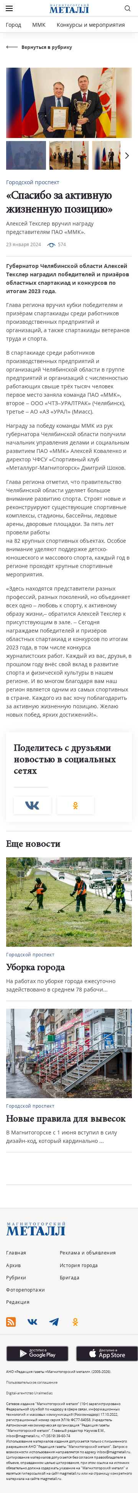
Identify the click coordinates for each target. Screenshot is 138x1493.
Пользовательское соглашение (32, 1382)
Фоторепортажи (25, 1290)
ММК (39, 24)
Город (13, 24)
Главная (16, 1253)
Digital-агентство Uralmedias (29, 1393)
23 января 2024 (23, 244)
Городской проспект (32, 182)
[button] (126, 155)
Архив (13, 1265)
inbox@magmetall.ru (22, 1435)
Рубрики (16, 1277)
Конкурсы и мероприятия (92, 24)
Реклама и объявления (88, 1253)
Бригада (70, 1277)
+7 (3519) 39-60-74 (55, 1435)
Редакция (18, 1302)
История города (79, 1265)
